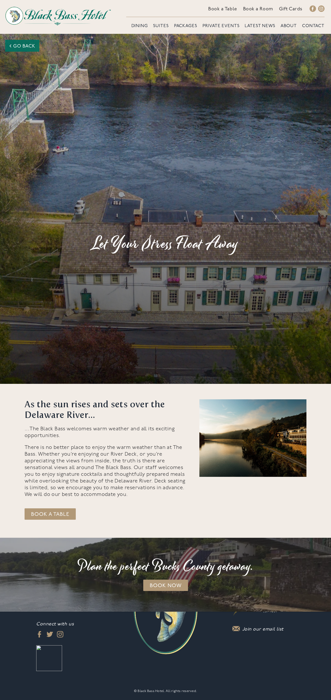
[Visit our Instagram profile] (321, 9)
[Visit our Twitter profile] (50, 634)
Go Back (22, 46)
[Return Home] (58, 15)
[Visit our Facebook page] (313, 9)
